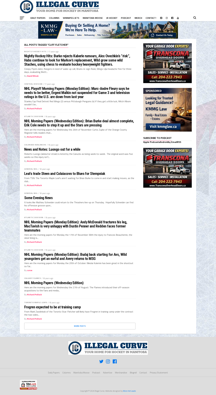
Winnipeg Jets (71, 18)
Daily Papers (37, 18)
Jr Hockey (111, 18)
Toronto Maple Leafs (35, 302)
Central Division (33, 84)
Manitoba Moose (93, 18)
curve (29, 270)
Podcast (126, 18)
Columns (54, 18)
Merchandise (121, 372)
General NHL (31, 169)
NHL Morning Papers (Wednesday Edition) (54, 283)
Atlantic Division (33, 116)
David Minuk (32, 76)
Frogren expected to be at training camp (52, 307)
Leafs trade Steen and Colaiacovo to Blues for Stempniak (64, 174)
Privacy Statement (159, 372)
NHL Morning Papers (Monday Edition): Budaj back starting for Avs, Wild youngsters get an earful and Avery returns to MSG (75, 256)
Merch (138, 18)
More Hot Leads (129, 390)
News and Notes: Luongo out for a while (52, 149)
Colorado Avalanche (35, 144)
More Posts (80, 326)
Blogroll (133, 372)
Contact (151, 18)
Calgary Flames (32, 278)
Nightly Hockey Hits (35, 51)
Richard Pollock (34, 108)
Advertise (107, 372)
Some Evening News (38, 198)
